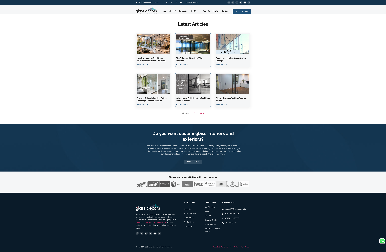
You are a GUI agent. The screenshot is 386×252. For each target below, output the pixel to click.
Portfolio (194, 11)
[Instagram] (232, 2)
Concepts (183, 11)
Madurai (152, 223)
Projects (206, 11)
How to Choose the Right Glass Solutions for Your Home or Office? (151, 59)
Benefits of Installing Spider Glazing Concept (231, 59)
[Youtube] (244, 2)
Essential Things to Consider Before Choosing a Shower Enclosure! (152, 99)
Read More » (142, 65)
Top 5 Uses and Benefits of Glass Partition (189, 59)
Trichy (145, 223)
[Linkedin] (236, 2)
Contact (225, 11)
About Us (173, 11)
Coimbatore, (161, 223)
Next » (201, 113)
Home (164, 11)
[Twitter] (240, 2)
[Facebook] (228, 2)
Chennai (139, 223)
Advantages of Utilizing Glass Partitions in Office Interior (192, 99)
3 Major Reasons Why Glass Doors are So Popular (231, 99)
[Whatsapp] (248, 2)
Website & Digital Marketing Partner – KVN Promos (231, 247)
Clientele (215, 11)
